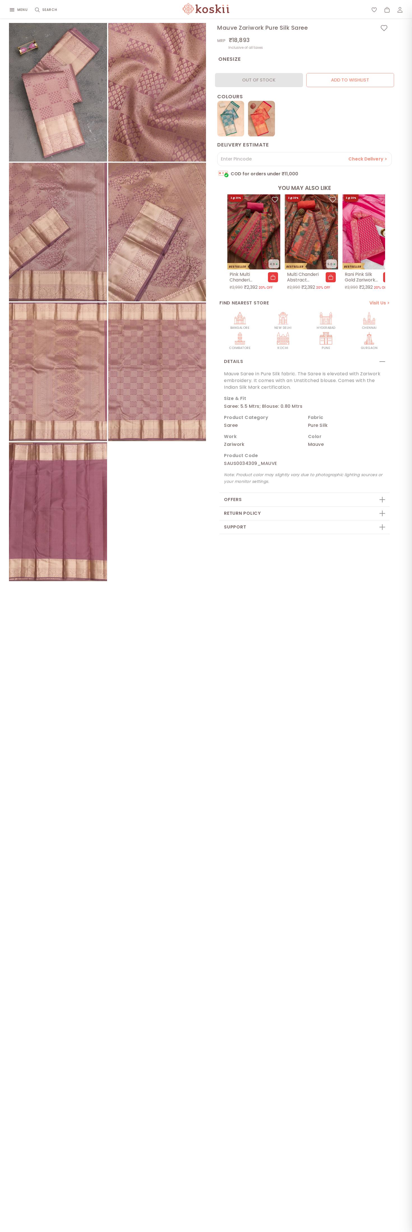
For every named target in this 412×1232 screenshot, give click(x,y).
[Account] (400, 10)
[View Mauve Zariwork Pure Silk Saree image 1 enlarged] (58, 92)
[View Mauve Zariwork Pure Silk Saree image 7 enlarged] (58, 511)
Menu (22, 9)
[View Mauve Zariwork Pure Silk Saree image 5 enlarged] (58, 371)
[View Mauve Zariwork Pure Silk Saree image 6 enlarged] (157, 371)
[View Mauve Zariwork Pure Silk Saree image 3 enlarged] (58, 232)
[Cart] (387, 10)
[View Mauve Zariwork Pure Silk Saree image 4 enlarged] (157, 232)
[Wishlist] (374, 10)
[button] (273, 277)
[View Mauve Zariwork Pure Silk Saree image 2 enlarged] (157, 92)
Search (49, 9)
